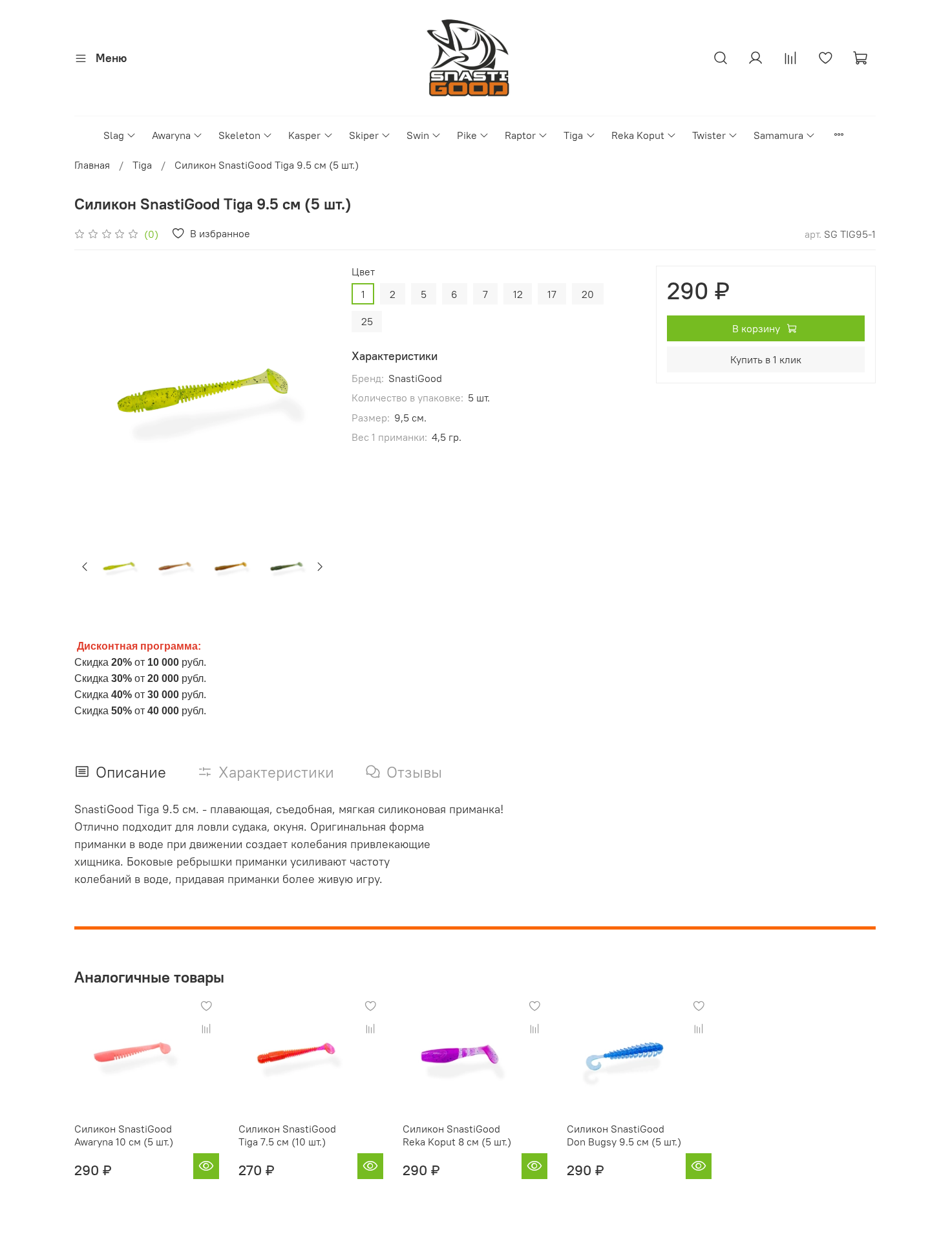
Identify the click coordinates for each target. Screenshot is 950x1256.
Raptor (520, 135)
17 (551, 294)
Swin (417, 135)
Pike (467, 135)
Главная (92, 164)
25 (367, 321)
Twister (709, 135)
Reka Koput (637, 135)
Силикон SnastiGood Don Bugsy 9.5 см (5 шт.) (624, 1135)
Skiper (364, 135)
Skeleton (239, 135)
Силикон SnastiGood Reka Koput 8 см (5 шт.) (457, 1135)
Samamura (778, 135)
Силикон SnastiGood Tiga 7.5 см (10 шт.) (287, 1135)
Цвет (363, 272)
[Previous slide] (95, 393)
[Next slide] (310, 393)
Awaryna (171, 135)
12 (518, 294)
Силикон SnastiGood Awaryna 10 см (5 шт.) (123, 1135)
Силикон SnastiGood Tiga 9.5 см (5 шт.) (266, 164)
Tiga (573, 135)
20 (588, 294)
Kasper (304, 135)
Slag (113, 135)
